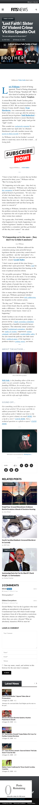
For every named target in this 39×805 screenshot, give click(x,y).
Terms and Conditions (20, 803)
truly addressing (30, 297)
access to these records (10, 133)
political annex (12, 339)
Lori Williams (14, 86)
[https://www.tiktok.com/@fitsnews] (33, 792)
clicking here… (28, 454)
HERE (29, 416)
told (32, 265)
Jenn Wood (7, 512)
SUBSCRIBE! (25, 167)
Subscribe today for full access (16, 796)
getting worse (20, 341)
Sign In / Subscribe (33, 2)
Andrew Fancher (8, 578)
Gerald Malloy (19, 259)
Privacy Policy (31, 803)
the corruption (7, 190)
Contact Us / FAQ (7, 803)
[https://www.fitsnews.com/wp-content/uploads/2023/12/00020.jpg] (19, 363)
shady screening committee (24, 321)
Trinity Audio (21, 80)
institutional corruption (16, 329)
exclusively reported (22, 126)
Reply (35, 588)
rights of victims (11, 331)
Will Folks (7, 39)
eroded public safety (27, 334)
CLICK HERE (20, 419)
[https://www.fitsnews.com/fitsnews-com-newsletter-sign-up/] (19, 440)
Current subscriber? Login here (16, 799)
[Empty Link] (34, 683)
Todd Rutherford (27, 115)
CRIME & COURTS (8, 18)
